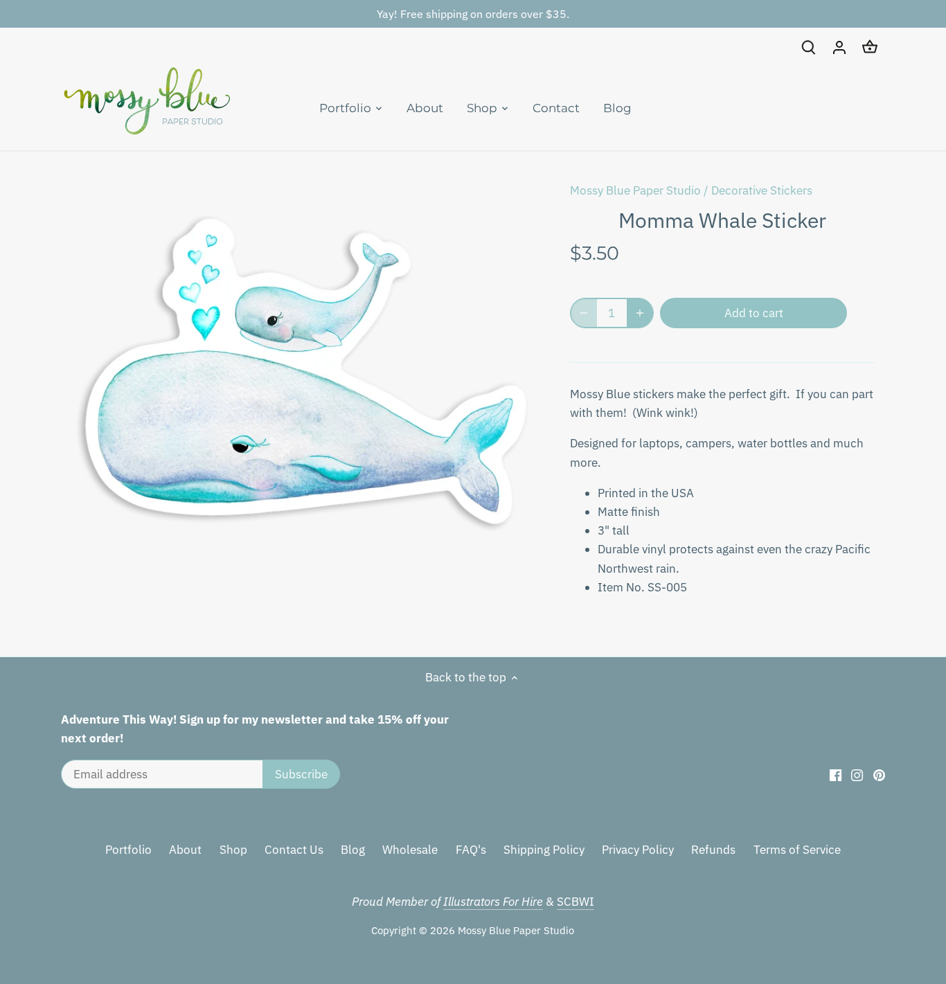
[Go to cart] (870, 47)
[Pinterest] (879, 775)
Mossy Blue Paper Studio (635, 190)
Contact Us (294, 849)
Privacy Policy (638, 849)
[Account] (839, 47)
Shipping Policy (543, 849)
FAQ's (471, 849)
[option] (304, 400)
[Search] (809, 47)
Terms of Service (797, 849)
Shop (233, 849)
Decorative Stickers (761, 190)
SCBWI (575, 901)
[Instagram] (857, 775)
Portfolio (128, 849)
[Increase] (640, 313)
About (185, 849)
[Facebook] (835, 775)
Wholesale (410, 849)
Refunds (713, 849)
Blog (353, 849)
